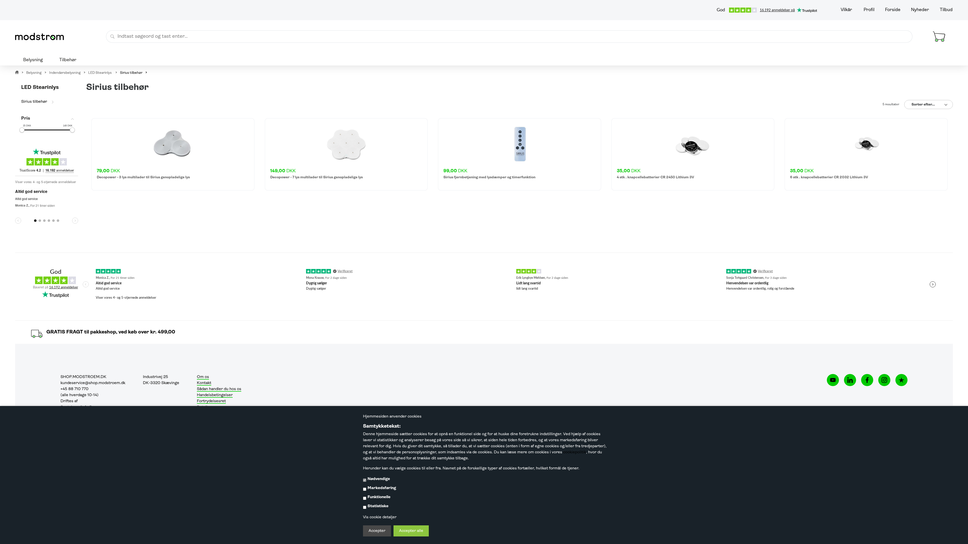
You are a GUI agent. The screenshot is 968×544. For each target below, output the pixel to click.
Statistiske (378, 506)
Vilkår (846, 10)
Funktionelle (379, 497)
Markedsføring (382, 488)
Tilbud (946, 10)
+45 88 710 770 (74, 389)
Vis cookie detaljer (380, 517)
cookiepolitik (574, 452)
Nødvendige (379, 479)
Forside (892, 10)
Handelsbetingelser (215, 395)
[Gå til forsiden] (41, 36)
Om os (203, 377)
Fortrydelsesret (211, 401)
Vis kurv (933, 26)
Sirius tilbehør (34, 102)
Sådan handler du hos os (219, 389)
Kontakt (204, 383)
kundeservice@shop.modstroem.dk (92, 383)
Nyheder (920, 10)
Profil (869, 10)
